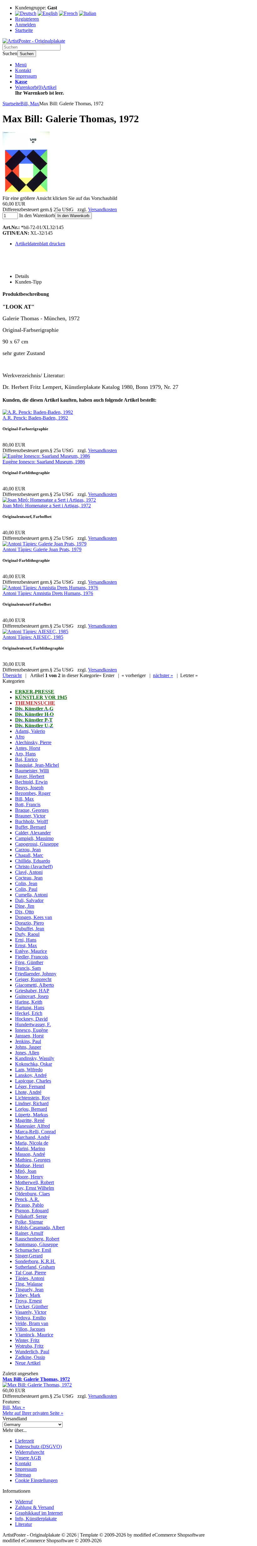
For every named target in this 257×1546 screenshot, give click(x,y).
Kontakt (23, 70)
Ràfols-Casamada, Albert (40, 1227)
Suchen (27, 53)
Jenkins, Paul (28, 1041)
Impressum (26, 76)
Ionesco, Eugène (31, 1030)
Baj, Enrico (26, 759)
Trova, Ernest (28, 1300)
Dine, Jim (24, 906)
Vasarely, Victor (30, 1312)
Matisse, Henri (29, 1165)
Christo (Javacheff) (34, 866)
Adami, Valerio (30, 731)
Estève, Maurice (31, 951)
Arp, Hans (25, 753)
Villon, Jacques (30, 1329)
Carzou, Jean (28, 849)
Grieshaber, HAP (32, 990)
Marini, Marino (30, 1148)
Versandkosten (102, 209)
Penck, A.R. (27, 1199)
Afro (19, 736)
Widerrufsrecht (29, 1452)
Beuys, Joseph (29, 787)
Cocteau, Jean (29, 877)
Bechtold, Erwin (31, 782)
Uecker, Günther (31, 1306)
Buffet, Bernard (30, 827)
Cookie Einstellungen (36, 1480)
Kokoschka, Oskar (33, 1064)
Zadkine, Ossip (30, 1357)
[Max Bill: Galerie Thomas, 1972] (26, 192)
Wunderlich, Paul (32, 1351)
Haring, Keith (28, 1002)
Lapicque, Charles (33, 1081)
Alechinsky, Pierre (33, 742)
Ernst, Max (26, 945)
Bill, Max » (14, 1407)
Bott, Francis (27, 804)
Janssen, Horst (29, 1035)
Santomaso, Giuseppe (36, 1244)
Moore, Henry (29, 1176)
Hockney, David (31, 1018)
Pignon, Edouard (32, 1210)
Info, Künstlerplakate (36, 1518)
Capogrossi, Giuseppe (37, 844)
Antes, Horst (27, 748)
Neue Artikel (27, 1363)
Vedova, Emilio (30, 1317)
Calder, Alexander (33, 832)
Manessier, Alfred (32, 1126)
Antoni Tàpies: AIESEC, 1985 (33, 637)
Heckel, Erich (28, 1013)
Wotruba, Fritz (29, 1346)
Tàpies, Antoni (29, 1278)
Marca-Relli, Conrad (35, 1131)
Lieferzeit (24, 1441)
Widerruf (24, 1501)
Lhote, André (28, 1092)
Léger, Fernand (30, 1086)
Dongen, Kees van (33, 917)
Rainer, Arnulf (29, 1233)
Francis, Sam (28, 968)
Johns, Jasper (28, 1047)
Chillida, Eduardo (32, 861)
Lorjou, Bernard (31, 1109)
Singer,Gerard (29, 1255)
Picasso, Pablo (29, 1205)
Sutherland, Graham (35, 1267)
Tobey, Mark (27, 1295)
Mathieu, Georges (32, 1159)
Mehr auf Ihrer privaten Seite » (33, 1413)
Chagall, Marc (29, 855)
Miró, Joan (25, 1171)
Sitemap (23, 1474)
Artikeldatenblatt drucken (40, 243)
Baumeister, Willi (32, 770)
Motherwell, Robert (34, 1182)
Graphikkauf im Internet (39, 1513)
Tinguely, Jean (29, 1289)
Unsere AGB (28, 1457)
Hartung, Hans (29, 1007)
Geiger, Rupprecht (33, 979)
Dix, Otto (24, 911)
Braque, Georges (32, 810)
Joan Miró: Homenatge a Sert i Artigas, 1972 (47, 505)
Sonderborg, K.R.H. (35, 1261)
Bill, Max (24, 799)
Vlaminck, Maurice (34, 1334)
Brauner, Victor (30, 815)
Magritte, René (30, 1120)
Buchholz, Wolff (31, 821)
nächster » (163, 675)
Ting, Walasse (29, 1284)
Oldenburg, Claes (32, 1193)
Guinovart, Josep (32, 996)
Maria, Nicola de (31, 1143)
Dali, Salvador (29, 900)
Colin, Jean (26, 883)
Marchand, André (32, 1137)
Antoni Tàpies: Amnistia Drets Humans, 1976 (48, 593)
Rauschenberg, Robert (37, 1238)
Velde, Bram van (31, 1323)
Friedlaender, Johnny (35, 973)
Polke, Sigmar (29, 1222)
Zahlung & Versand (34, 1507)
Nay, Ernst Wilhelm (34, 1188)
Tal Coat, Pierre (30, 1272)
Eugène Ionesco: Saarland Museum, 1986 (44, 461)
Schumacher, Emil (33, 1250)
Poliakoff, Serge (31, 1216)
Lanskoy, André (31, 1075)
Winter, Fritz (27, 1340)
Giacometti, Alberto (34, 985)
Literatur (23, 1524)
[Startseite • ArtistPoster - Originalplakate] (34, 41)
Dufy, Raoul (27, 934)
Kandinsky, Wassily (34, 1058)
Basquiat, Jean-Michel (37, 765)
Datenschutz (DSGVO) (38, 1446)
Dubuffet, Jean (29, 928)
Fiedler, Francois (31, 956)
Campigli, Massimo (34, 838)
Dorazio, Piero (29, 923)
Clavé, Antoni (29, 872)
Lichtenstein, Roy (32, 1097)
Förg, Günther (29, 962)
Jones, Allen (27, 1052)
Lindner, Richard (32, 1103)
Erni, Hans (25, 940)
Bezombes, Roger (32, 793)
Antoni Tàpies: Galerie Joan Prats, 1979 (42, 549)
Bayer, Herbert (29, 776)
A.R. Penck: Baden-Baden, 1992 (35, 417)
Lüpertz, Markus (31, 1114)
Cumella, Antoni (31, 894)
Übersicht (12, 675)
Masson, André (30, 1154)
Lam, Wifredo (29, 1069)
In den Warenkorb (73, 215)
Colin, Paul (26, 889)
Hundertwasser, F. (33, 1024)
